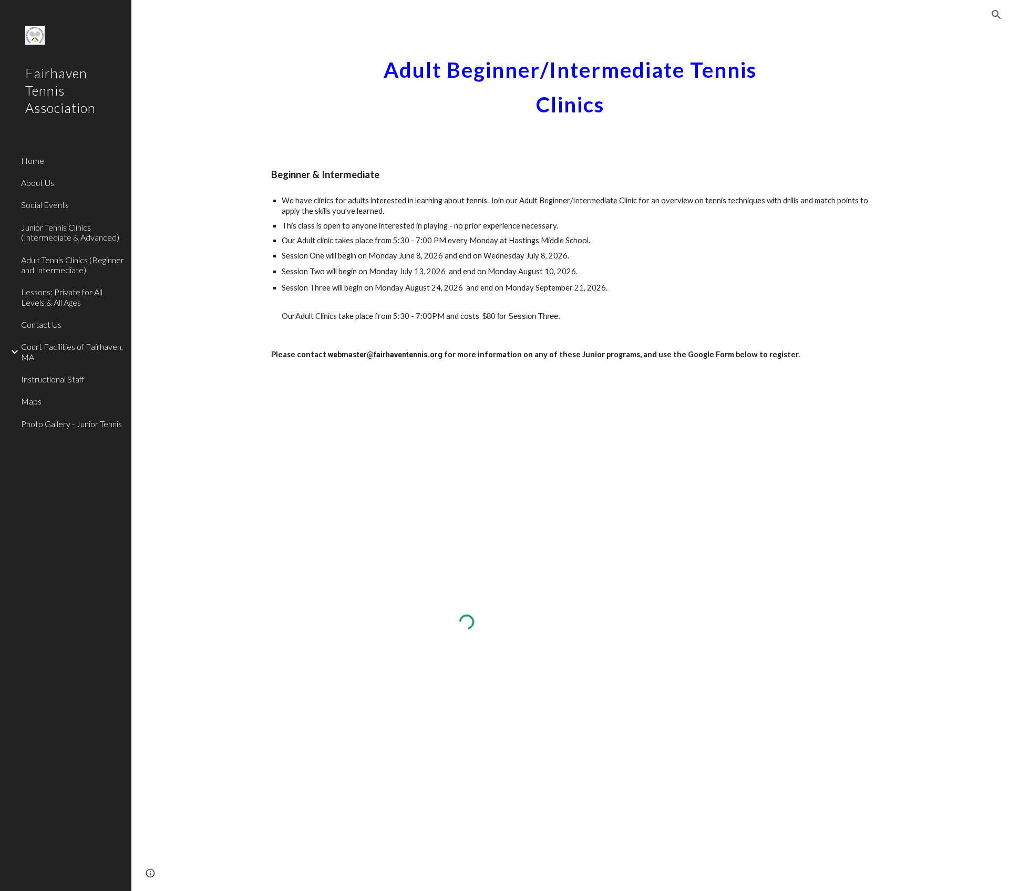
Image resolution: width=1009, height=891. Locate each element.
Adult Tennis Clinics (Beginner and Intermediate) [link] (72, 265)
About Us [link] (37, 183)
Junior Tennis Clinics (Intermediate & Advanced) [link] (70, 232)
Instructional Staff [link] (53, 379)
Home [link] (32, 160)
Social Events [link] (45, 205)
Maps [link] (31, 401)
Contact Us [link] (41, 324)
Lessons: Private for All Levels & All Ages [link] (61, 297)
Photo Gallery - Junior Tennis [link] (71, 424)
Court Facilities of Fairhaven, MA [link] (72, 351)
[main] (570, 83)
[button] (996, 14)
